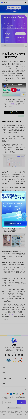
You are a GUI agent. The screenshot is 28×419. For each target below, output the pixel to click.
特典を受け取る (14, 223)
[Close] (14, 230)
